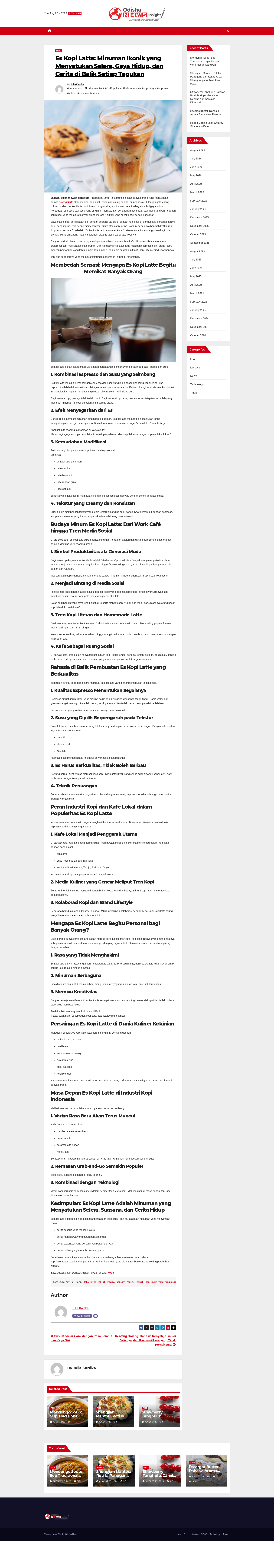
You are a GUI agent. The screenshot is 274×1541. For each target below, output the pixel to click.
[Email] (95, 1316)
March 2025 (197, 293)
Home (178, 1534)
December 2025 (199, 217)
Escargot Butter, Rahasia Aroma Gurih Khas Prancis (206, 1470)
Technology (197, 384)
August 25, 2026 (155, 1481)
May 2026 (196, 175)
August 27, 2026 (62, 1481)
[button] (228, 31)
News (193, 376)
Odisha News (71, 1534)
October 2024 (198, 335)
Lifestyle (195, 367)
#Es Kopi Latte (113, 88)
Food (58, 50)
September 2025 (199, 242)
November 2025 (199, 226)
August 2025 (197, 251)
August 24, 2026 (201, 1476)
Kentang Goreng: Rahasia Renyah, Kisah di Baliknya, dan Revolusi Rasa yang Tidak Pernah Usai (145, 1340)
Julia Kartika (77, 84)
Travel (193, 392)
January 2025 (198, 310)
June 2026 (196, 167)
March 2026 (197, 192)
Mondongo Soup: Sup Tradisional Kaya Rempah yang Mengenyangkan (205, 61)
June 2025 (196, 268)
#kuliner (71, 93)
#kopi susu (163, 88)
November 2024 (199, 327)
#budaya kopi (96, 88)
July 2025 (196, 259)
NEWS (204, 1534)
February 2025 (198, 301)
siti (72, 1422)
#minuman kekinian (89, 93)
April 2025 (196, 284)
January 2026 (198, 209)
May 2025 (196, 276)
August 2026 (197, 150)
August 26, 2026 (108, 1481)
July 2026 (196, 158)
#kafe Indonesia (132, 88)
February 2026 (198, 200)
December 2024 (199, 318)
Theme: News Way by (54, 1534)
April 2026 (196, 183)
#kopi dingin (149, 88)
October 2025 (198, 234)
